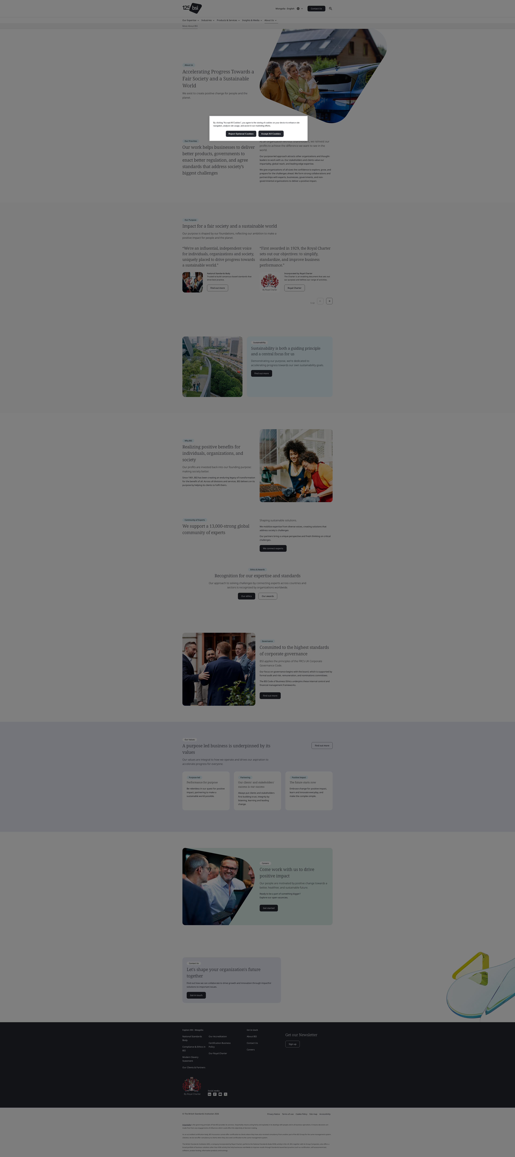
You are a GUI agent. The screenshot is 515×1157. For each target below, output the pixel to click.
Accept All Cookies (271, 134)
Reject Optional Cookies (241, 134)
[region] (258, 128)
